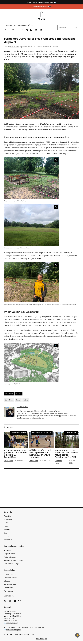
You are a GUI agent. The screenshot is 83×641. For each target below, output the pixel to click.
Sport (49, 432)
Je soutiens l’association (40, 6)
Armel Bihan (33, 461)
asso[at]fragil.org (12, 623)
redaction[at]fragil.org (14, 630)
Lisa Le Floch (14, 47)
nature (25, 400)
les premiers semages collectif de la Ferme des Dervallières (41, 124)
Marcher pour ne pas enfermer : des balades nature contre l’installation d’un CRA (66, 454)
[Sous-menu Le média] (11, 25)
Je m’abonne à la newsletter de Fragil (40, 2)
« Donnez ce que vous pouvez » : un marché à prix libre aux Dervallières (15, 454)
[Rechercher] (76, 27)
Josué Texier (8, 461)
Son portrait (43, 418)
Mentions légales (41, 639)
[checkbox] (77, 635)
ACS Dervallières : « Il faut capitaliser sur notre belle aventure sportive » (40, 454)
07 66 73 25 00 (11, 620)
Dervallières (9, 393)
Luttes (68, 432)
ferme (18, 400)
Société (18, 393)
